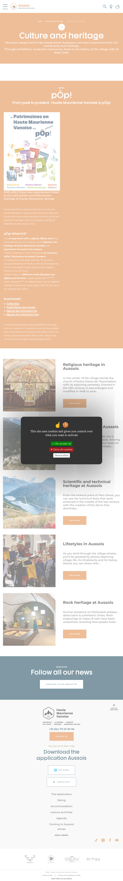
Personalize (61, 455)
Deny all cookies (62, 449)
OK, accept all (62, 443)
